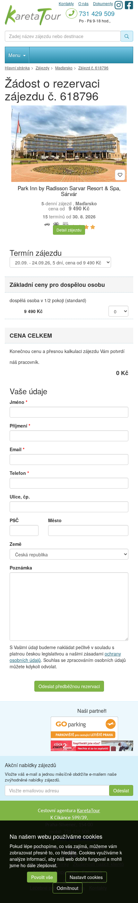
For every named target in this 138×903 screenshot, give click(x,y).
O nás (83, 3)
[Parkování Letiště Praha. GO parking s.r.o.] (84, 728)
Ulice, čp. (20, 496)
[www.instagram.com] (119, 5)
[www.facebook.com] (129, 5)
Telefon (19, 473)
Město (55, 520)
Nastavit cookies (86, 877)
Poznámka (21, 567)
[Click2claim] (92, 745)
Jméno (18, 402)
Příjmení (20, 425)
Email (17, 449)
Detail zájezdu (69, 229)
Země (16, 544)
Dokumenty (103, 3)
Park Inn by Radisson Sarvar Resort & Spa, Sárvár (69, 191)
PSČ (14, 520)
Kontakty (66, 3)
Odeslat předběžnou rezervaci (69, 686)
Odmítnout (67, 888)
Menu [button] (15, 54)
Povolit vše (42, 877)
